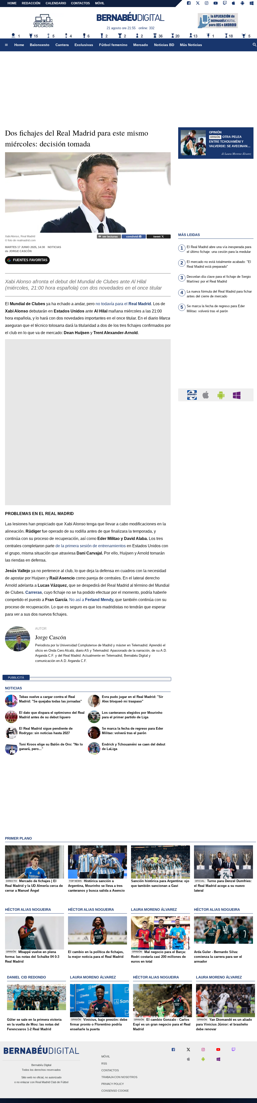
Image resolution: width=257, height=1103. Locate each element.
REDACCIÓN (31, 3)
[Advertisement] (215, 354)
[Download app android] (242, 3)
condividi (132, 236)
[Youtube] (215, 3)
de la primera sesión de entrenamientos (90, 546)
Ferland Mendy (99, 600)
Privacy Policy (112, 1084)
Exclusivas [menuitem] (84, 45)
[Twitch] (224, 3)
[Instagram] (206, 3)
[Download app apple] (234, 3)
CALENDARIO (56, 3)
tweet (157, 236)
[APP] (192, 395)
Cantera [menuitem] (62, 45)
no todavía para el (123, 304)
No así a (77, 600)
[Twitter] (197, 3)
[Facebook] (188, 3)
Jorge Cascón (20, 251)
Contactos (110, 1070)
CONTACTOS (80, 3)
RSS (104, 1063)
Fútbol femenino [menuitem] (113, 45)
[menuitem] (6, 45)
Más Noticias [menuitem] (191, 45)
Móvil (105, 1056)
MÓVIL (99, 3)
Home (12, 3)
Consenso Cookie (115, 1090)
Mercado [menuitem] (140, 45)
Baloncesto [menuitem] (39, 45)
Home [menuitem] (19, 45)
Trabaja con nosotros (119, 1077)
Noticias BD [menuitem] (164, 45)
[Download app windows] (251, 3)
